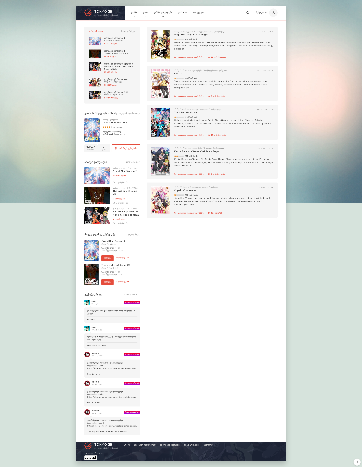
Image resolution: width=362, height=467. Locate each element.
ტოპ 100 (182, 13)
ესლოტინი (209, 445)
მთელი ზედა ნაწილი (129, 113)
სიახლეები (198, 13)
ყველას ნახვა (133, 235)
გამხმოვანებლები (163, 13)
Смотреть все (132, 295)
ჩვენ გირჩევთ (128, 31)
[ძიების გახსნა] (247, 13)
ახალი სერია (96, 31)
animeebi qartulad (170, 445)
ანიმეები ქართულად (145, 445)
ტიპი (145, 13)
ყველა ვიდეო (133, 162)
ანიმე (127, 445)
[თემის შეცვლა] (357, 462)
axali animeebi (191, 445)
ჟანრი (134, 13)
